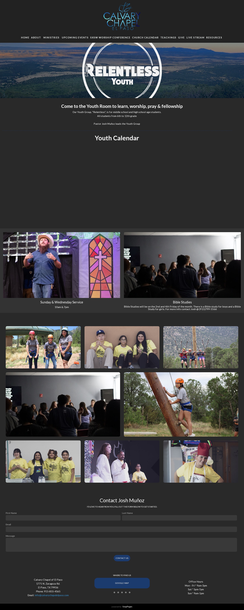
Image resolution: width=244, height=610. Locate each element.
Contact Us (122, 558)
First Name (11, 513)
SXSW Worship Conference (110, 37)
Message (10, 536)
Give (181, 37)
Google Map (122, 583)
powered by (122, 607)
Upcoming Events (75, 37)
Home (25, 37)
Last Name (127, 513)
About (36, 37)
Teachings (168, 37)
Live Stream (196, 37)
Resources (214, 37)
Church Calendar (145, 37)
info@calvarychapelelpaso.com (52, 595)
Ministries (51, 37)
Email (8, 524)
